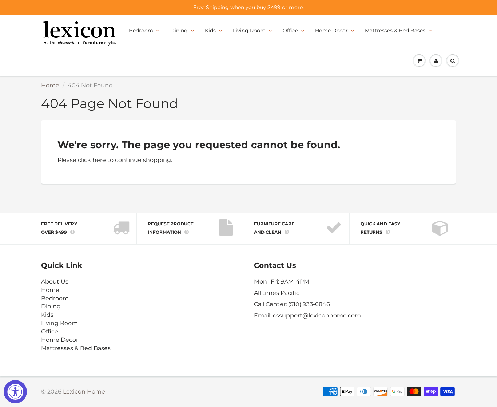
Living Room (249, 30)
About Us (54, 281)
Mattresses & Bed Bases (395, 30)
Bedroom (141, 30)
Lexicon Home (84, 391)
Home (50, 85)
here (99, 160)
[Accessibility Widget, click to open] (15, 391)
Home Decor (331, 30)
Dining (179, 30)
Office (290, 30)
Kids (210, 30)
